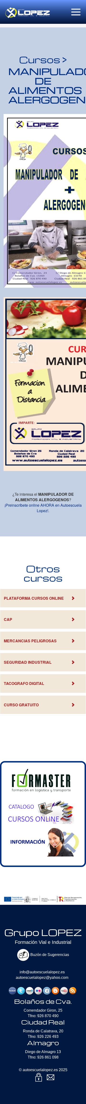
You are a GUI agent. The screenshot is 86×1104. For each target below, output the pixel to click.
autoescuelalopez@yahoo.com (42, 977)
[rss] (72, 990)
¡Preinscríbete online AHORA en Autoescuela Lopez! (43, 507)
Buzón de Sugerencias (49, 955)
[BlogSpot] (55, 990)
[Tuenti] (47, 990)
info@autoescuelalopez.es (42, 972)
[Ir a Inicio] (27, 6)
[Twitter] (21, 990)
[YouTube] (64, 990)
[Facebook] (12, 990)
